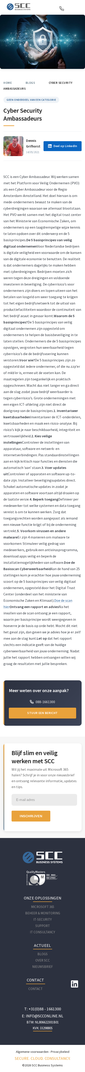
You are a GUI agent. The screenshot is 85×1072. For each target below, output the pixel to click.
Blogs (30, 83)
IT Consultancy (42, 932)
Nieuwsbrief (42, 966)
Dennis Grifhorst (33, 143)
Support (42, 926)
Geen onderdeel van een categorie (31, 99)
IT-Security (42, 919)
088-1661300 (45, 702)
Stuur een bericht (42, 713)
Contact (35, 989)
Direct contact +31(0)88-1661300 (62, 9)
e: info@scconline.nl (42, 1015)
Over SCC (42, 960)
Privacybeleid (60, 1052)
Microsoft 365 (42, 907)
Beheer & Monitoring (42, 913)
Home (7, 83)
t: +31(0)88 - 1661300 (42, 1008)
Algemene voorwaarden (32, 1052)
